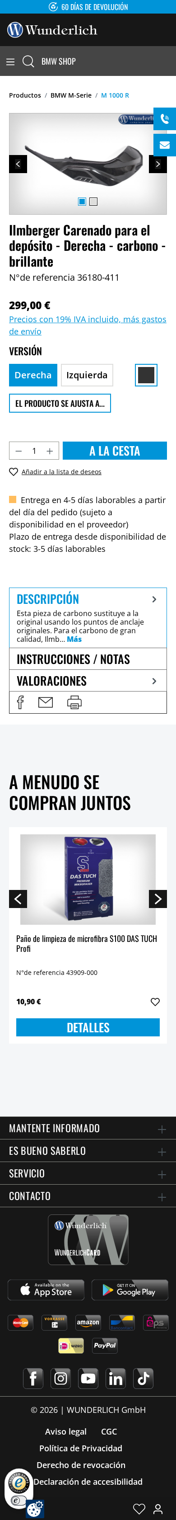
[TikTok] (143, 1378)
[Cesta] (170, 61)
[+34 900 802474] (164, 119)
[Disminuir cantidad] (18, 451)
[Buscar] (28, 61)
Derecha (33, 375)
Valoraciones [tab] (52, 680)
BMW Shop (59, 61)
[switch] (19, 1501)
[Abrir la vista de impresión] (74, 702)
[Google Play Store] (130, 1290)
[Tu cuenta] (158, 1508)
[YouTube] (88, 1378)
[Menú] (10, 61)
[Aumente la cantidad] (50, 451)
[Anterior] (18, 164)
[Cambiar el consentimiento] (35, 1509)
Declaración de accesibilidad (88, 1481)
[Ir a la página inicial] (52, 29)
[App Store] (46, 1290)
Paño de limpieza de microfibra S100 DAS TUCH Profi (86, 944)
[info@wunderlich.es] (164, 145)
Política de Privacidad (80, 1448)
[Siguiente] (158, 164)
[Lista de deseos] (139, 1508)
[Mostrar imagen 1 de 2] (82, 201)
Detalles (88, 1027)
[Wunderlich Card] (88, 1239)
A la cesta (114, 450)
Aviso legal (66, 1431)
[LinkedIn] (116, 1378)
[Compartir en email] (45, 702)
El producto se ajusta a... (60, 403)
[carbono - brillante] (146, 375)
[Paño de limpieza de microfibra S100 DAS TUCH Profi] (88, 879)
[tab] (88, 618)
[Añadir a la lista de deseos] (155, 1002)
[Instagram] (61, 1378)
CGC (109, 1431)
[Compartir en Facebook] (20, 702)
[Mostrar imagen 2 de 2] (93, 201)
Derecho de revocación (81, 1464)
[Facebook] (33, 1378)
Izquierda (87, 375)
